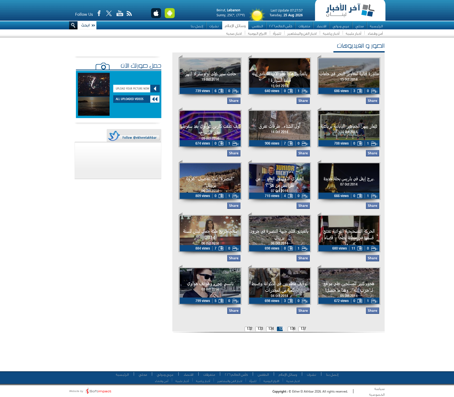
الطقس (257, 26)
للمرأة (277, 33)
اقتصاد (321, 26)
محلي (359, 26)
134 (271, 329)
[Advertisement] (276, 354)
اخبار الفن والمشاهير (302, 33)
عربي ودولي (341, 26)
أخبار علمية (353, 33)
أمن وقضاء (375, 33)
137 (303, 329)
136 (292, 329)
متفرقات (304, 26)
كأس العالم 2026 (280, 26)
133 (260, 329)
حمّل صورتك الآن (141, 66)
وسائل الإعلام (235, 26)
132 (249, 329)
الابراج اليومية (257, 33)
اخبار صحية (234, 33)
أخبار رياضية (331, 33)
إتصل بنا (197, 26)
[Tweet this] (134, 136)
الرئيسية (376, 26)
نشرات (214, 26)
